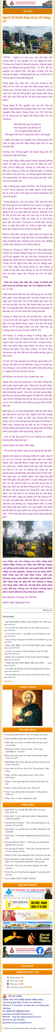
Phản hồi (48, 610)
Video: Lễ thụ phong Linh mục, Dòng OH (22, 788)
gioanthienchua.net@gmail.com (17, 1023)
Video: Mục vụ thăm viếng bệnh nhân (21, 798)
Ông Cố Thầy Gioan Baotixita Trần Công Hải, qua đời (27, 855)
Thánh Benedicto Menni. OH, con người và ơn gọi (26, 735)
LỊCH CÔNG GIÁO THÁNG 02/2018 (20, 878)
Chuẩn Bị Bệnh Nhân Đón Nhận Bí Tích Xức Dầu (26, 739)
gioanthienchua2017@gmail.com (18, 1014)
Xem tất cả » (8, 681)
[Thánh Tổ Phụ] (27, 708)
